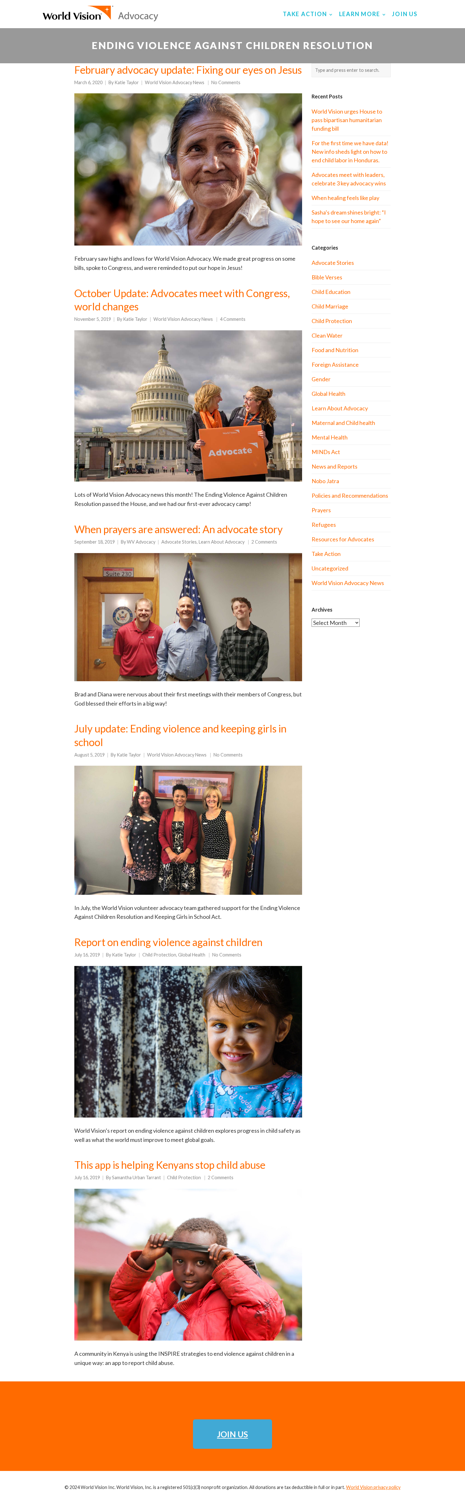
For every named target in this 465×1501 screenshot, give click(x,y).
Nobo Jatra (325, 480)
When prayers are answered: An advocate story (178, 529)
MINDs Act (326, 451)
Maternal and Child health (343, 422)
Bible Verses (327, 277)
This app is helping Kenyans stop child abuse (169, 1165)
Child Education (331, 291)
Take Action (326, 553)
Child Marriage (330, 306)
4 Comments (232, 319)
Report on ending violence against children (168, 942)
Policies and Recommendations (350, 495)
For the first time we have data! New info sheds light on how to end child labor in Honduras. (350, 152)
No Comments (225, 82)
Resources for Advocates (343, 539)
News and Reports (334, 466)
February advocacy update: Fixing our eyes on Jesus (188, 70)
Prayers (321, 510)
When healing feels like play (345, 197)
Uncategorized (330, 568)
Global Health (191, 954)
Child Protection (159, 954)
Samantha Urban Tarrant (136, 1177)
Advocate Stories (179, 542)
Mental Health (330, 437)
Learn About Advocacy (222, 542)
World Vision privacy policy (373, 1487)
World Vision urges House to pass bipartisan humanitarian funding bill (347, 120)
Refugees (324, 524)
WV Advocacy (141, 542)
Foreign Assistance (335, 364)
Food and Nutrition (335, 349)
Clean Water (327, 335)
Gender (321, 379)
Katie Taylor (127, 82)
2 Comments (264, 542)
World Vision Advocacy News (174, 82)
